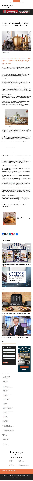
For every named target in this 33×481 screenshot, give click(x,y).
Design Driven (6, 439)
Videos (3, 434)
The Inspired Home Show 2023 (8, 427)
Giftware (5, 396)
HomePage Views (5, 420)
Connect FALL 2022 (6, 377)
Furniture (5, 395)
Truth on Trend (6, 445)
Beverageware (6, 413)
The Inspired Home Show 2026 (8, 431)
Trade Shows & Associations (7, 433)
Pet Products (6, 399)
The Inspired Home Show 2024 (8, 429)
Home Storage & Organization (9, 411)
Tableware (5, 412)
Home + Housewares (5, 382)
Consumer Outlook (6, 438)
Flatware (5, 416)
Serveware (6, 417)
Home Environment (7, 385)
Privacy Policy (12, 465)
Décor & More (5, 390)
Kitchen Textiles (7, 398)
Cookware (6, 403)
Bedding (5, 391)
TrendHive (5, 444)
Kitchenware (5, 400)
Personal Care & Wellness (8, 387)
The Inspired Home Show (6, 425)
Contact (11, 462)
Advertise (11, 464)
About (11, 461)
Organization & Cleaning (7, 408)
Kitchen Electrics (7, 386)
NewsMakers (5, 381)
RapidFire (5, 440)
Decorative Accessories (8, 394)
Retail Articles (4, 422)
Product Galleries (5, 421)
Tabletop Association (14, 182)
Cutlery (5, 404)
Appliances (5, 383)
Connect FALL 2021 (6, 376)
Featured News (5, 380)
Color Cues (5, 435)
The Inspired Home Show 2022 (8, 426)
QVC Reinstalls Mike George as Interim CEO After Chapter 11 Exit (15, 337)
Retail (20, 464)
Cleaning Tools (6, 409)
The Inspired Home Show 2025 (8, 430)
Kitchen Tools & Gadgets (8, 407)
